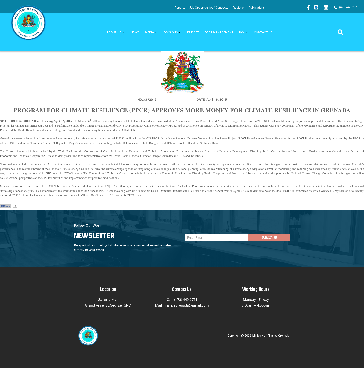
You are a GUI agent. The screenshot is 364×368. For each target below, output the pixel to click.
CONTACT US (263, 32)
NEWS (135, 32)
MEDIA (149, 32)
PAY (241, 32)
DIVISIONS (171, 32)
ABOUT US (114, 32)
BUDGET (193, 32)
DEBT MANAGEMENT (219, 32)
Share (7, 206)
